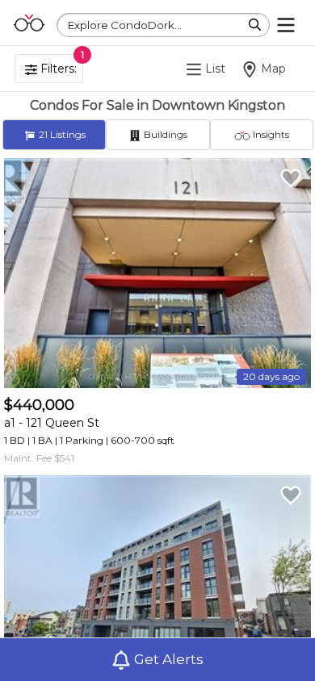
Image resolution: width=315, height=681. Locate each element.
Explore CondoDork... (125, 25)
